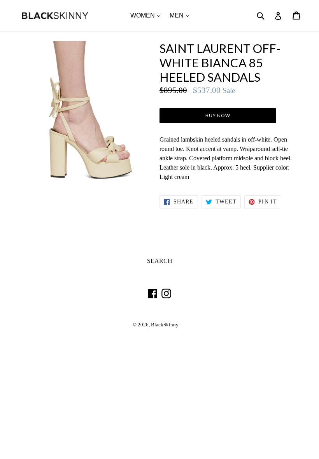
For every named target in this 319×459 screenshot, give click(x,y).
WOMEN (147, 15)
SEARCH (159, 261)
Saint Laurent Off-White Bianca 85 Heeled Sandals (220, 62)
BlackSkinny (165, 325)
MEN (181, 15)
